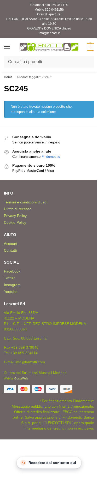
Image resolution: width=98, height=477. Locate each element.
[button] (89, 47)
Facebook (12, 271)
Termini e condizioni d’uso (25, 202)
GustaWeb (21, 378)
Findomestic (51, 157)
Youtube (11, 291)
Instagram (12, 285)
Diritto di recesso (18, 209)
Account (10, 243)
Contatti (10, 250)
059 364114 (59, 5)
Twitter (9, 278)
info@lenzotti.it (49, 33)
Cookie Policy (15, 222)
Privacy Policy (15, 216)
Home (8, 77)
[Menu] (12, 47)
